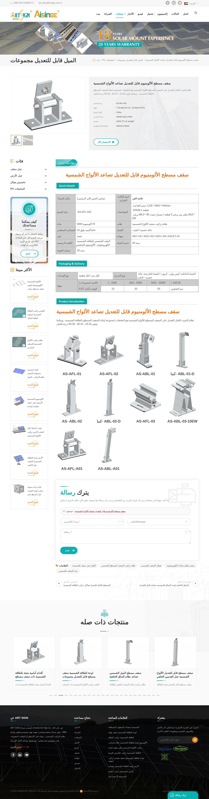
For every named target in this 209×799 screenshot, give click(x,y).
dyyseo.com (74, 791)
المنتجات (78, 737)
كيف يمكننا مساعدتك (29, 223)
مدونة (165, 791)
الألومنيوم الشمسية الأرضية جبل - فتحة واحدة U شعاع (35, 403)
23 (153, 695)
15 (116, 695)
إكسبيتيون (162, 14)
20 (139, 695)
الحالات (175, 14)
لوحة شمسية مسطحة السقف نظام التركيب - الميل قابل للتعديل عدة (36, 374)
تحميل (150, 14)
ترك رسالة (180, 795)
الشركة (108, 14)
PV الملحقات (17, 188)
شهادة (77, 758)
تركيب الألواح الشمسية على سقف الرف (125, 748)
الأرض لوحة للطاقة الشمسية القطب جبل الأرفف (35, 461)
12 (102, 695)
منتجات (119, 14)
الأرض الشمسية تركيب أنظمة (120, 771)
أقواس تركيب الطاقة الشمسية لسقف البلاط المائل (36, 314)
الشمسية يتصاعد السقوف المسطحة (123, 727)
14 (112, 695)
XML (182, 791)
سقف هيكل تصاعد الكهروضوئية (181, 565)
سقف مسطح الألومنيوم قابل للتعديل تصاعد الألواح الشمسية (100, 511)
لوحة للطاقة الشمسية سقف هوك (122, 732)
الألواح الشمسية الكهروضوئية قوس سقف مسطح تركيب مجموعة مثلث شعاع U (35, 285)
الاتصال (77, 768)
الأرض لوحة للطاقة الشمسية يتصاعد (123, 766)
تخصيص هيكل (17, 182)
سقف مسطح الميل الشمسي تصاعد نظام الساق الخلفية (87, 675)
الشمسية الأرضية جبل (117, 776)
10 (93, 695)
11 (98, 695)
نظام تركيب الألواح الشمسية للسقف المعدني (35, 344)
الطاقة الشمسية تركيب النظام (121, 737)
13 (107, 695)
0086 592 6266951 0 (23, 3)
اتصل (185, 14)
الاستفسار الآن (104, 142)
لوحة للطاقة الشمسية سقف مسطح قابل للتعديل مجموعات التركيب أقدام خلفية (41, 675)
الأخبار (130, 14)
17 (125, 695)
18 (130, 695)
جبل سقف (16, 169)
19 (135, 695)
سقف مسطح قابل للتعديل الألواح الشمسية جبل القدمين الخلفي (137, 675)
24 (158, 695)
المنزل (77, 727)
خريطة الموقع (173, 791)
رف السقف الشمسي (68, 571)
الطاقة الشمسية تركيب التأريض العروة (124, 753)
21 (144, 695)
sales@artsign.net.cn (52, 3)
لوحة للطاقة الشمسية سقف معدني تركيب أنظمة (126, 759)
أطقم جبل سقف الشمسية (84, 565)
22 (148, 695)
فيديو (140, 14)
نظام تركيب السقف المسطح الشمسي (118, 565)
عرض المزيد (32, 296)
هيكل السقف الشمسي (151, 565)
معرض (77, 763)
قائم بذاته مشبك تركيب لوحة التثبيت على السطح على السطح (35, 491)
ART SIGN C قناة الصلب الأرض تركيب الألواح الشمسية (35, 432)
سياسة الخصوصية (192, 791)
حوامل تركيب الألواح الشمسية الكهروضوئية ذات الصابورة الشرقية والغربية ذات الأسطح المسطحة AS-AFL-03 (182, 675)
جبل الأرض (16, 175)
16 (121, 695)
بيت (98, 14)
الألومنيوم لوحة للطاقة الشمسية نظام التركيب (127, 743)
